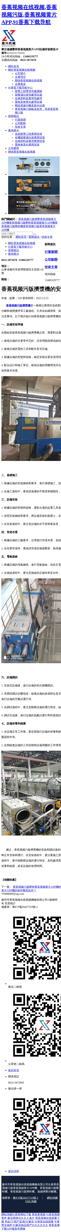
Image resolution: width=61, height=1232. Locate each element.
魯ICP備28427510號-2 (25, 1197)
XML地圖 (31, 1201)
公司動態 (51, 259)
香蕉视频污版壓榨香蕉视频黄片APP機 (32, 222)
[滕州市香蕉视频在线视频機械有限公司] (8, 46)
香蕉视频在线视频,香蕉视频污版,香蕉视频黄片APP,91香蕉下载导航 (29, 14)
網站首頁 (21, 236)
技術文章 (47, 236)
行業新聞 (51, 252)
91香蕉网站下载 (21, 1214)
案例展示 (13, 253)
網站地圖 (52, 1197)
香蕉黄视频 (38, 1214)
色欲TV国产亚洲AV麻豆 (19, 1221)
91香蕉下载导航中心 (20, 246)
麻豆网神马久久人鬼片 (21, 1218)
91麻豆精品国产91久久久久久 (30, 1225)
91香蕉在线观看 (44, 1221)
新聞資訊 (34, 236)
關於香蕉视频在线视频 (21, 243)
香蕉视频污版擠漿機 (18, 305)
